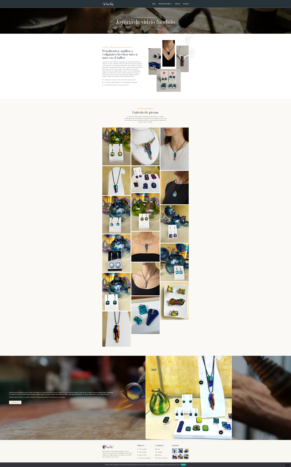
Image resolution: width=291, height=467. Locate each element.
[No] (287, 465)
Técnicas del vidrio (164, 4)
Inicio (154, 4)
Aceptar (183, 464)
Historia (177, 4)
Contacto (186, 4)
